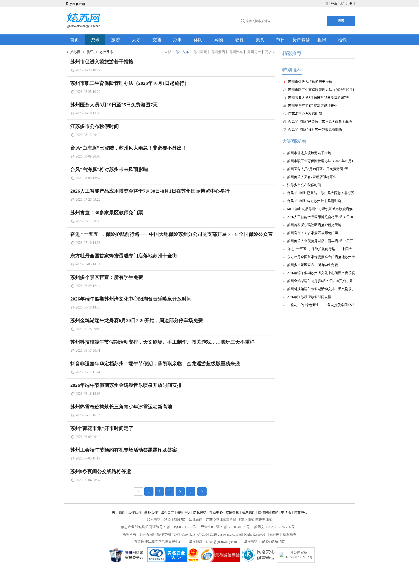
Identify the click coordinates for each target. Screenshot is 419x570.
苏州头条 (106, 52)
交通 (157, 39)
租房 (321, 39)
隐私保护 (200, 512)
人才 (136, 39)
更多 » (270, 52)
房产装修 (301, 39)
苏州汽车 (236, 52)
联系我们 (248, 512)
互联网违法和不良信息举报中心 (158, 542)
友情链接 (232, 512)
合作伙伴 (135, 512)
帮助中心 (216, 512)
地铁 (342, 39)
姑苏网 (75, 52)
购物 (218, 39)
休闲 (198, 39)
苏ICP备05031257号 (181, 527)
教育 (239, 39)
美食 (260, 39)
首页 (74, 39)
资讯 (95, 39)
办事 (177, 39)
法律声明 (183, 512)
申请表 (286, 512)
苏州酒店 (218, 52)
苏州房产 (254, 52)
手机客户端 (75, 4)
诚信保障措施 (268, 512)
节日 (280, 39)
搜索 (341, 21)
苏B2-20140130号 (237, 527)
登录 (334, 3)
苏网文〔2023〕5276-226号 (274, 527)
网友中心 (300, 512)
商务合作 (151, 512)
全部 (167, 52)
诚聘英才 (167, 512)
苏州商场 (200, 52)
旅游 (115, 39)
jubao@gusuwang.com (221, 542)
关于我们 (118, 512)
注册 (349, 3)
